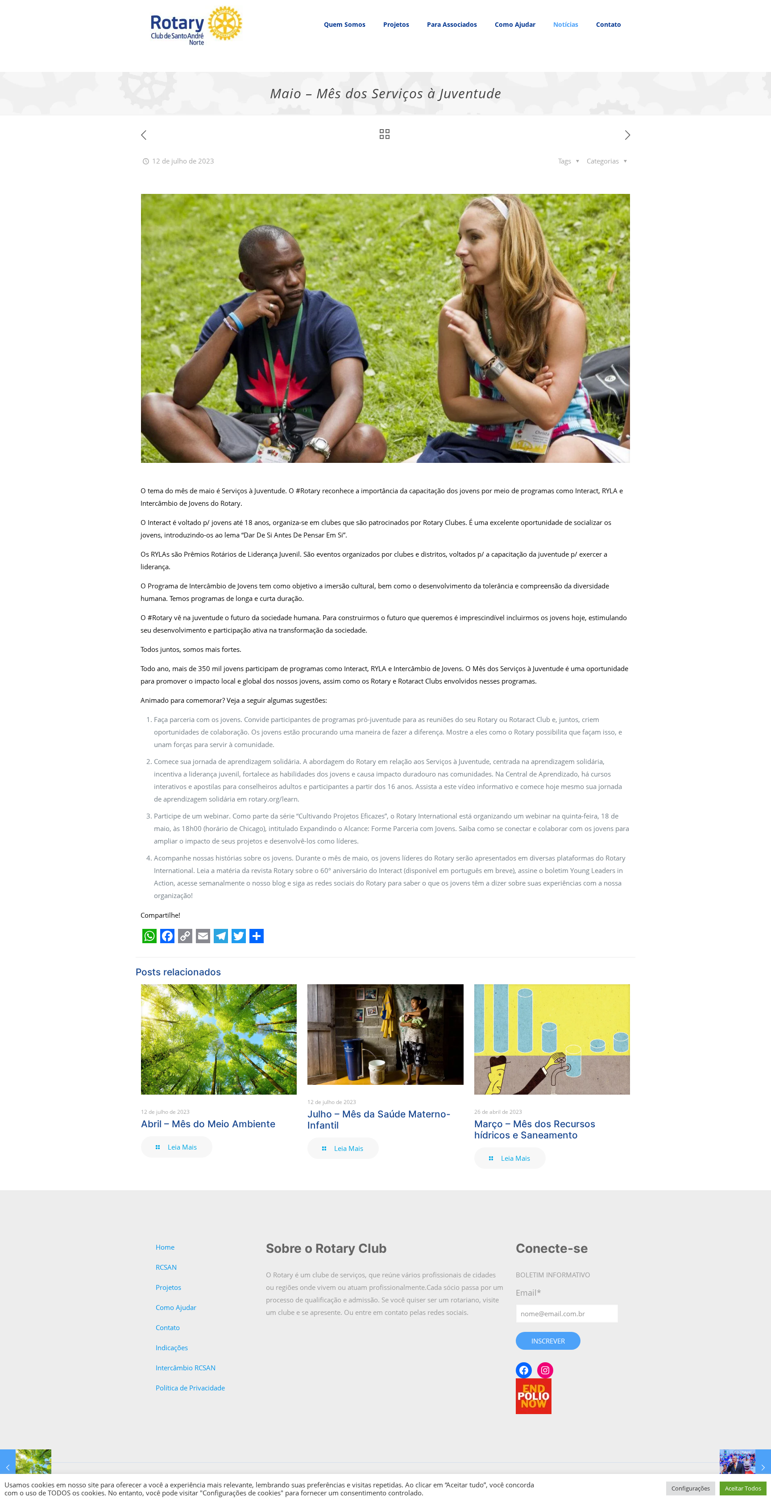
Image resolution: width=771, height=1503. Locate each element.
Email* (528, 1292)
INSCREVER (548, 1340)
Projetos (168, 1287)
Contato (168, 1327)
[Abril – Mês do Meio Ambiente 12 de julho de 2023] (25, 1467)
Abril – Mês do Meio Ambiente (208, 1123)
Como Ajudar (176, 1307)
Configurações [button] (691, 1488)
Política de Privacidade (190, 1387)
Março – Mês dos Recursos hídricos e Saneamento (534, 1129)
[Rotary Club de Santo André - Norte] (197, 24)
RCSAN (166, 1267)
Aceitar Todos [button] (743, 1488)
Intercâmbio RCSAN (186, 1367)
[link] (344, 60)
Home (165, 1247)
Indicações (172, 1347)
